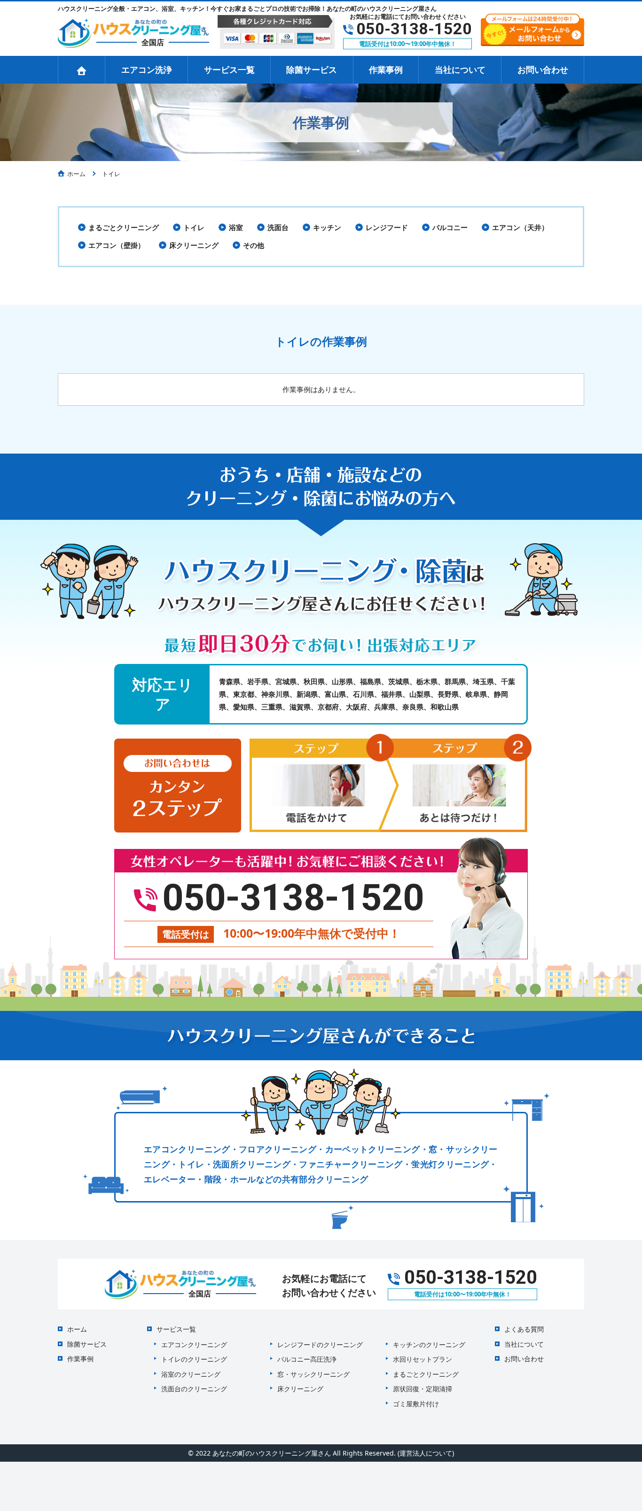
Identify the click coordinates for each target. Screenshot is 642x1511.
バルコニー (450, 227)
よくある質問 (524, 1329)
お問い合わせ (542, 69)
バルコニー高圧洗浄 (307, 1359)
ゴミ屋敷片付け (416, 1403)
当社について (460, 69)
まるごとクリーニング (123, 227)
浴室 (236, 227)
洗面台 (278, 227)
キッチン (327, 227)
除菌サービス (311, 69)
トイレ (193, 227)
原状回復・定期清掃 (422, 1388)
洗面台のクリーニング (194, 1388)
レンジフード (387, 227)
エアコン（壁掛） (116, 245)
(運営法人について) (426, 1453)
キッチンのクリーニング (429, 1344)
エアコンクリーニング (194, 1344)
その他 (253, 245)
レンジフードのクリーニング (320, 1344)
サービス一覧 (229, 69)
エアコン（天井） (520, 227)
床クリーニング (194, 245)
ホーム (77, 1329)
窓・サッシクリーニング (313, 1374)
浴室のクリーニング (190, 1374)
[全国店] (133, 32)
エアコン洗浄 (146, 69)
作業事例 (386, 69)
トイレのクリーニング (194, 1359)
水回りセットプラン (422, 1359)
